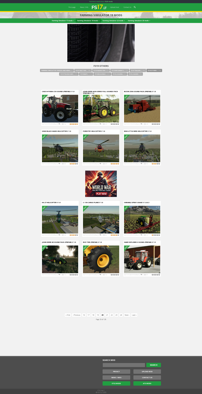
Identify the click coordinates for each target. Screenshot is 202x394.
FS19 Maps (84, 74)
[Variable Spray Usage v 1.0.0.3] (142, 219)
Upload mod (114, 7)
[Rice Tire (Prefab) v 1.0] (101, 259)
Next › (127, 315)
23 (116, 315)
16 (84, 315)
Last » (134, 315)
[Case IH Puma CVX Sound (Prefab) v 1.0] (60, 108)
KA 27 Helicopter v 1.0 (51, 202)
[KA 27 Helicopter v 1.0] (60, 219)
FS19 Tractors (81, 70)
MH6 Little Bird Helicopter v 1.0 (137, 131)
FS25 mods (109, 2)
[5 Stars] (77, 124)
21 (107, 315)
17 (89, 315)
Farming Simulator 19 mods (87, 21)
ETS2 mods (116, 383)
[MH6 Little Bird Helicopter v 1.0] (142, 148)
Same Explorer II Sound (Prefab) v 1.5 (140, 242)
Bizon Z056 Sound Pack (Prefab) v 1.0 (140, 91)
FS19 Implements (118, 70)
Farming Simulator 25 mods (138, 21)
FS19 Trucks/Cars (66, 74)
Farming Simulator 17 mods (62, 21)
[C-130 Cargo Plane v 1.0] (101, 219)
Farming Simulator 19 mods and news (55, 70)
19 (98, 315)
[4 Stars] (75, 124)
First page (72, 7)
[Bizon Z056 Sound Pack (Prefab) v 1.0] (142, 108)
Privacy (116, 371)
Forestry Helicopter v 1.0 (94, 131)
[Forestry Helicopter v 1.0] (101, 148)
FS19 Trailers (136, 70)
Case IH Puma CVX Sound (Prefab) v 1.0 (58, 91)
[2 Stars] (72, 124)
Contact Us (127, 7)
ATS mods (147, 383)
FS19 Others (152, 70)
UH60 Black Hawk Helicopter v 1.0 (56, 131)
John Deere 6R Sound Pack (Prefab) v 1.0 (59, 242)
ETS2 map (100, 390)
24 (121, 315)
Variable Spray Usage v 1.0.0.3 (136, 202)
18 (93, 315)
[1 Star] (70, 124)
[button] (135, 7)
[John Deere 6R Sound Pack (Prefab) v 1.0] (60, 259)
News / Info (84, 7)
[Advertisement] (101, 82)
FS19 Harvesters (99, 70)
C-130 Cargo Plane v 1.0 (93, 202)
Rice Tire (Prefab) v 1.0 (92, 242)
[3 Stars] (74, 124)
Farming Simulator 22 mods (113, 21)
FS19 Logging (118, 74)
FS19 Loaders (133, 74)
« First (68, 315)
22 (112, 315)
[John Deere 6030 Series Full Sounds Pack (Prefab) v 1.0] (101, 108)
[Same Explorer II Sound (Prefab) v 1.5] (142, 259)
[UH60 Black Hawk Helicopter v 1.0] (60, 148)
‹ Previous (76, 315)
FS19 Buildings (100, 74)
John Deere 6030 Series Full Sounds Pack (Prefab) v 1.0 (100, 92)
